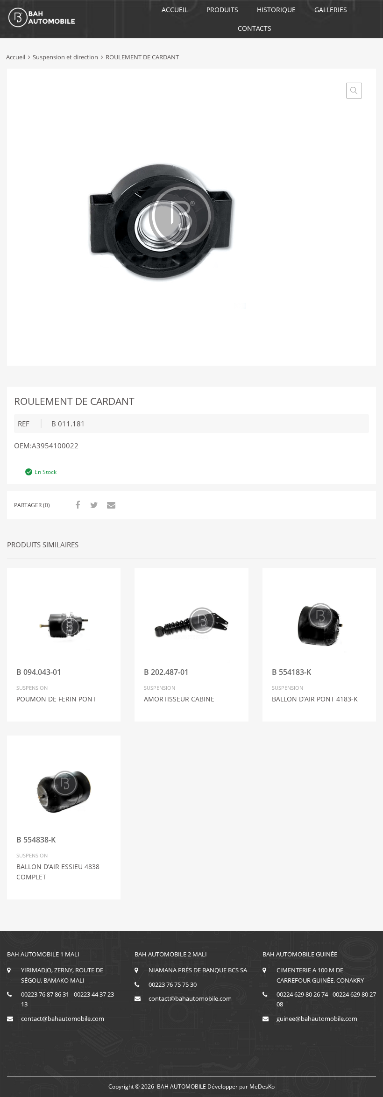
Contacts (254, 28)
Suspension (32, 687)
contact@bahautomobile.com (62, 1018)
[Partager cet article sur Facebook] (76, 505)
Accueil (175, 9)
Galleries (330, 9)
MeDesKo (262, 1086)
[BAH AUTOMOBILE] (42, 25)
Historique (276, 9)
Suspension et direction (65, 57)
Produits (222, 9)
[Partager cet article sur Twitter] (93, 505)
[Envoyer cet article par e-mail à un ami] (110, 505)
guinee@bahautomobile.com (317, 1018)
